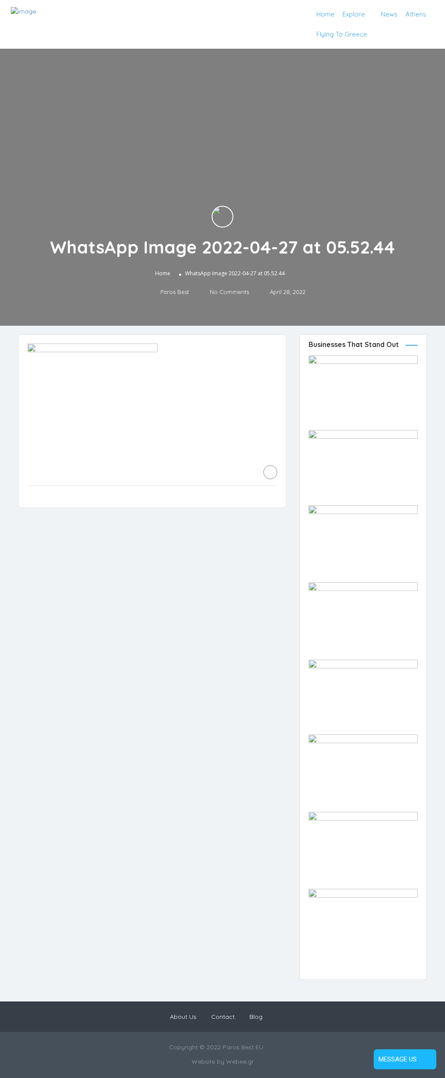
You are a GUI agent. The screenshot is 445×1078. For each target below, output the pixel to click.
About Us (183, 1017)
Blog (255, 1017)
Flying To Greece (341, 34)
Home (325, 14)
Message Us (398, 1059)
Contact (223, 1017)
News (389, 14)
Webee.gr (240, 1061)
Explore (353, 14)
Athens (415, 14)
